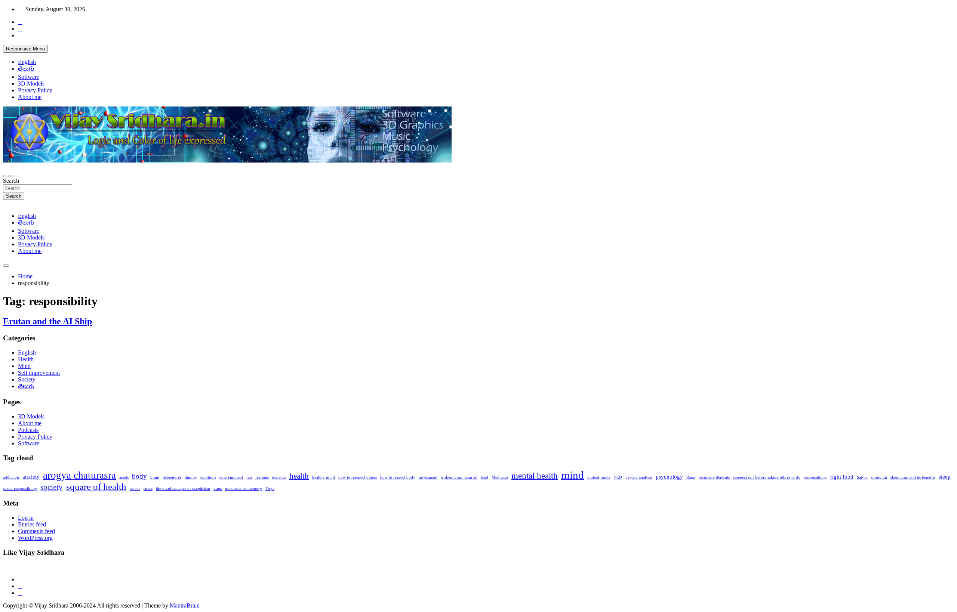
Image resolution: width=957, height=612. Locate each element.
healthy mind (323, 477)
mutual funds (598, 477)
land (484, 477)
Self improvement (39, 373)
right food (841, 476)
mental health (534, 475)
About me (29, 97)
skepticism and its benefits (912, 477)
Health (26, 359)
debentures (172, 477)
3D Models (31, 83)
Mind (24, 366)
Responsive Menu (25, 49)
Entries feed (32, 524)
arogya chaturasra (79, 475)
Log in (26, 517)
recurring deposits (714, 477)
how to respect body (397, 477)
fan (249, 477)
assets (124, 477)
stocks (135, 488)
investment (428, 477)
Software (28, 77)
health (299, 476)
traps (217, 488)
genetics (279, 477)
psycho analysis (638, 477)
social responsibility (20, 488)
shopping (879, 477)
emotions (208, 477)
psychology (669, 476)
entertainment (231, 477)
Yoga (269, 488)
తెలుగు (26, 68)
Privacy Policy (35, 90)
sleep (945, 476)
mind (572, 475)
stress (148, 488)
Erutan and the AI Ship (47, 321)
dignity (191, 477)
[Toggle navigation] (6, 176)
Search (11, 180)
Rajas (690, 477)
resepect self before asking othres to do (766, 477)
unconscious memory (243, 488)
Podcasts (28, 430)
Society (27, 379)
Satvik (862, 477)
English (27, 62)
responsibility (815, 477)
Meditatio (500, 477)
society (51, 487)
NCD (617, 477)
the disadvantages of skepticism (183, 488)
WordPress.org (35, 538)
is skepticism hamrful (459, 477)
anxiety (31, 476)
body (139, 476)
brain (154, 477)
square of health (96, 486)
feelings (262, 477)
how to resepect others (357, 477)
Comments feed (36, 531)
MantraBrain (185, 605)
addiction (11, 477)
